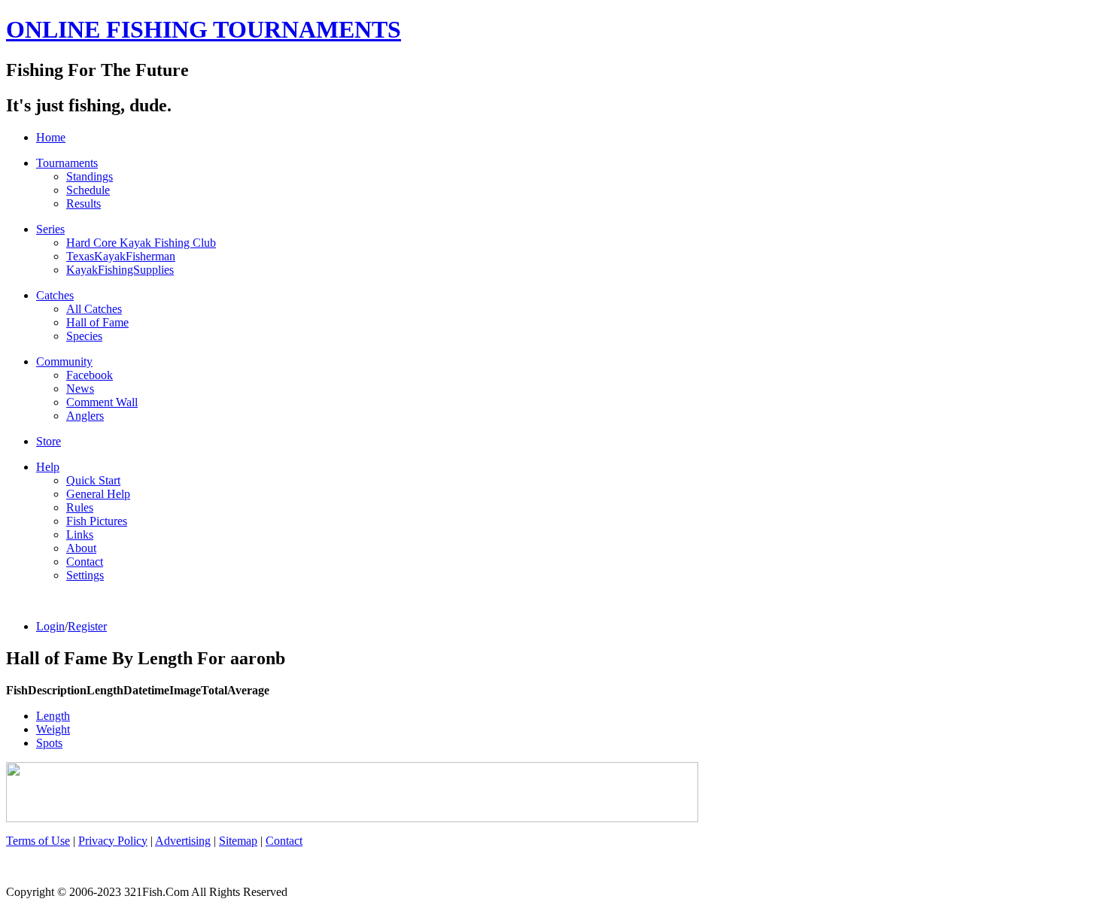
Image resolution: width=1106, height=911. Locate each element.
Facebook (89, 375)
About (81, 548)
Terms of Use (38, 840)
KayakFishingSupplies (120, 269)
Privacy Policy (112, 840)
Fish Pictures (96, 521)
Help (47, 466)
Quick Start (93, 480)
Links (79, 534)
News (80, 388)
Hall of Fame (97, 322)
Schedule (88, 190)
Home (50, 137)
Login (50, 626)
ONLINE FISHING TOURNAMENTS (203, 29)
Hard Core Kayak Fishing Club (141, 242)
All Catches (94, 308)
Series (50, 229)
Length (53, 715)
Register (87, 626)
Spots (49, 742)
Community (64, 361)
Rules (79, 507)
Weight (53, 729)
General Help (98, 493)
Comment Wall (102, 402)
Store (48, 441)
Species (84, 335)
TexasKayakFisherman (120, 256)
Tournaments (67, 162)
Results (83, 203)
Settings (85, 575)
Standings (89, 176)
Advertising (183, 840)
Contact (84, 561)
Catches (55, 295)
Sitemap (238, 840)
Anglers (85, 415)
